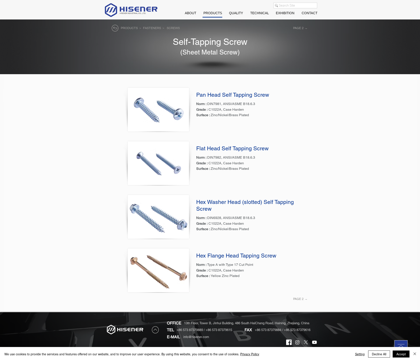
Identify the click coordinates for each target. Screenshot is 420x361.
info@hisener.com (196, 337)
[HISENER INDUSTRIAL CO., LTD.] (289, 342)
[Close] (414, 353)
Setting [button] (360, 354)
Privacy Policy (249, 354)
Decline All (379, 354)
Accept (401, 354)
